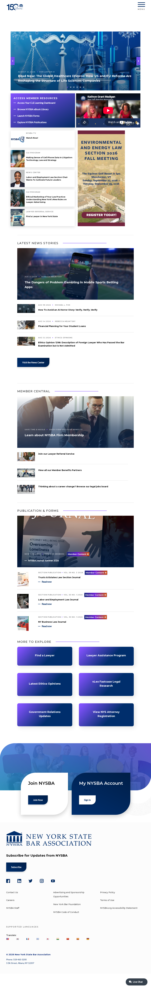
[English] (7, 939)
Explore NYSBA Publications (32, 122)
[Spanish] (77, 939)
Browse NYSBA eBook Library (33, 109)
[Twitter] (30, 881)
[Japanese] (47, 939)
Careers (10, 900)
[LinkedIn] (19, 881)
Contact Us (12, 892)
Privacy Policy (107, 892)
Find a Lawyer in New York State (42, 216)
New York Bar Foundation (67, 904)
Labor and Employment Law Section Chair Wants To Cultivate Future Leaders (47, 178)
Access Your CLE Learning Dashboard (36, 102)
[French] (27, 939)
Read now (47, 581)
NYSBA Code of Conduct (66, 912)
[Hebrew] (37, 939)
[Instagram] (42, 881)
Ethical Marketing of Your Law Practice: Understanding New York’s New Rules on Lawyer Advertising (46, 199)
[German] (87, 939)
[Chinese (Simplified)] (67, 939)
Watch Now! (32, 138)
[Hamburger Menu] (141, 5)
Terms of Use (107, 900)
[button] (138, 61)
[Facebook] (8, 881)
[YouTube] (53, 881)
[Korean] (17, 939)
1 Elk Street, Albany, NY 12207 (20, 963)
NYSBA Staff (12, 908)
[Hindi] (57, 939)
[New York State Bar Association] (15, 9)
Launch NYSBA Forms (28, 115)
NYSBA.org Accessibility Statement (118, 908)
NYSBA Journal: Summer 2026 (43, 560)
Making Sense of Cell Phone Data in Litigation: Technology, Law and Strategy (49, 158)
